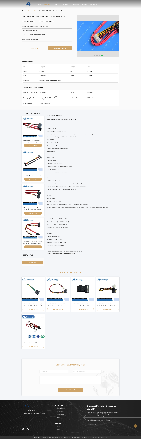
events (84, 4)
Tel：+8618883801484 (30, 410)
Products (47, 4)
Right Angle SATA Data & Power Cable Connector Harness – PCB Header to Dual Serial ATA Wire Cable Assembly (33, 342)
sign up (115, 424)
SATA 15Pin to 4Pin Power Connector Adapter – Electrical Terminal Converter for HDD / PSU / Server (83, 305)
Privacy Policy (36, 437)
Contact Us (75, 4)
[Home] (28, 4)
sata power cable (57, 253)
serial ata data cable (69, 253)
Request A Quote (59, 48)
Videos (56, 4)
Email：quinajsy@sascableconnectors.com (35, 413)
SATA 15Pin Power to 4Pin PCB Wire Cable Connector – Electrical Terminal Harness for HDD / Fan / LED (58, 305)
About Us (65, 4)
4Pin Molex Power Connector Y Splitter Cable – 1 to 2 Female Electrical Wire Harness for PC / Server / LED (33, 305)
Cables (36, 10)
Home (39, 4)
